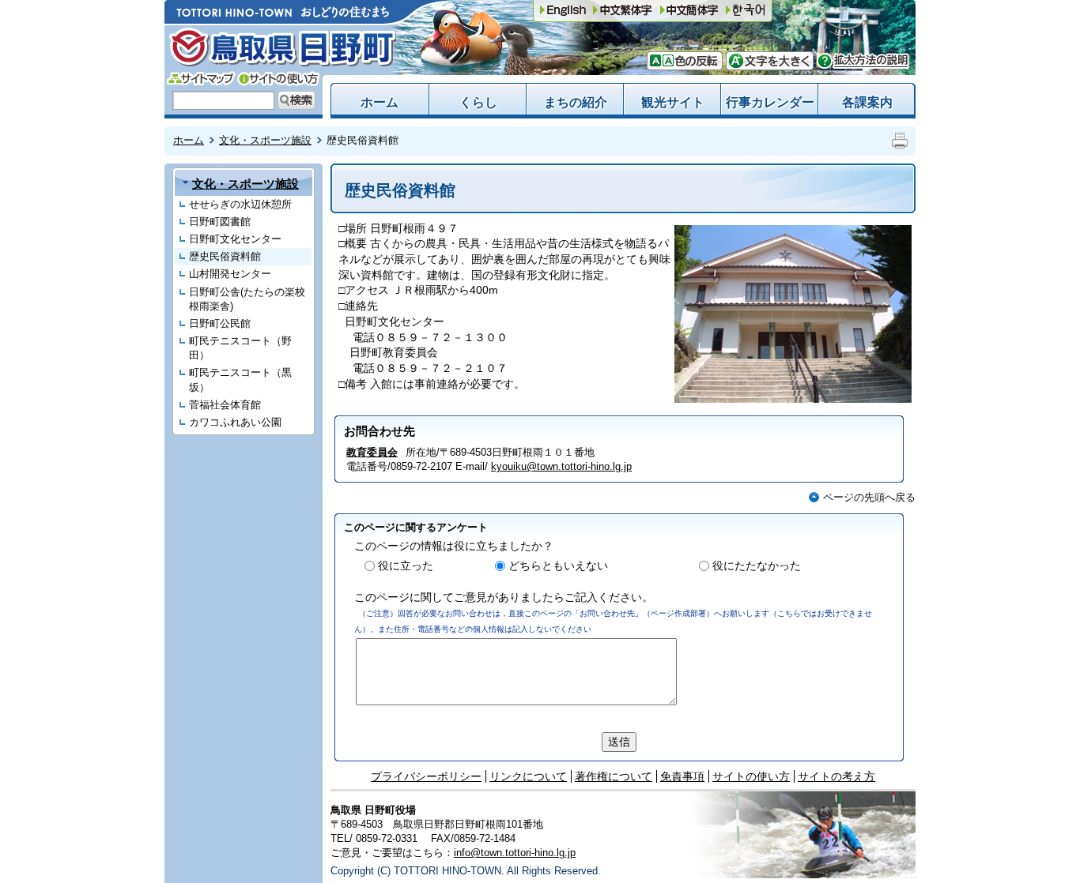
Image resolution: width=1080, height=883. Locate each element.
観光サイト (672, 102)
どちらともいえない (558, 565)
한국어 (745, 11)
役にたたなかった (756, 565)
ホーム (379, 102)
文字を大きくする (770, 60)
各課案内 (867, 102)
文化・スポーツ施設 (265, 140)
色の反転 (694, 60)
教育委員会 (372, 452)
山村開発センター (230, 274)
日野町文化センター (235, 239)
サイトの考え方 (836, 776)
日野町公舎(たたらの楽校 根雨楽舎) (247, 299)
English (563, 11)
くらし (478, 102)
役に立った (405, 565)
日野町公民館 (220, 323)
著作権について (613, 776)
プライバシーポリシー (426, 776)
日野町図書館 (220, 221)
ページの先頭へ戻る (869, 497)
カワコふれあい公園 (235, 422)
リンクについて (528, 776)
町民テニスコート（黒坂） (240, 379)
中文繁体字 (689, 11)
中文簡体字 (622, 11)
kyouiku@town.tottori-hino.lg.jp (561, 466)
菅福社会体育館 (225, 405)
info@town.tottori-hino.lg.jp (515, 853)
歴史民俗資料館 (225, 256)
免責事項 (682, 776)
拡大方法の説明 (863, 61)
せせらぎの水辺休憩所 (240, 204)
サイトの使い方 (278, 78)
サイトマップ (201, 78)
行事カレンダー (770, 102)
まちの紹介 (575, 102)
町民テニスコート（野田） (240, 348)
